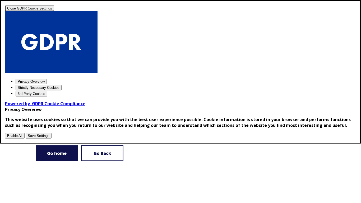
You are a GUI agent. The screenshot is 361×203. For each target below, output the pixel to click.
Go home (57, 153)
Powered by (45, 104)
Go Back (102, 153)
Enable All (14, 136)
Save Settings (38, 136)
